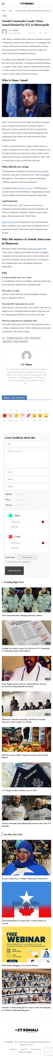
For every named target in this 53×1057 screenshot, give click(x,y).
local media (40, 171)
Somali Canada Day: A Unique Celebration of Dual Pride (25, 879)
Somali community (20, 341)
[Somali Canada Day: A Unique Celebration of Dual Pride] (26, 857)
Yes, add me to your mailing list (18, 562)
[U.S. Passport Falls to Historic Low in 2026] (26, 774)
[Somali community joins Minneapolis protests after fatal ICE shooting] (26, 807)
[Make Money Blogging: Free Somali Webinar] (26, 944)
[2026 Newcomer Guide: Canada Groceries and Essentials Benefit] (26, 739)
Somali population (34, 249)
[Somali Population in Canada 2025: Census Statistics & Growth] (26, 899)
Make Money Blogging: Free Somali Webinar (20, 965)
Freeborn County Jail (15, 338)
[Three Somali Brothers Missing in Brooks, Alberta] (26, 599)
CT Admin (13, 30)
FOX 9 (12, 307)
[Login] (49, 4)
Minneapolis (35, 338)
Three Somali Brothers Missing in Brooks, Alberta (22, 615)
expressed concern (25, 188)
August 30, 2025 (14, 33)
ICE (26, 338)
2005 (21, 205)
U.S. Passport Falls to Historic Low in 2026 (19, 790)
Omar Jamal (7, 341)
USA (4, 16)
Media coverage (8, 222)
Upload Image (10, 557)
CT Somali (9, 1042)
